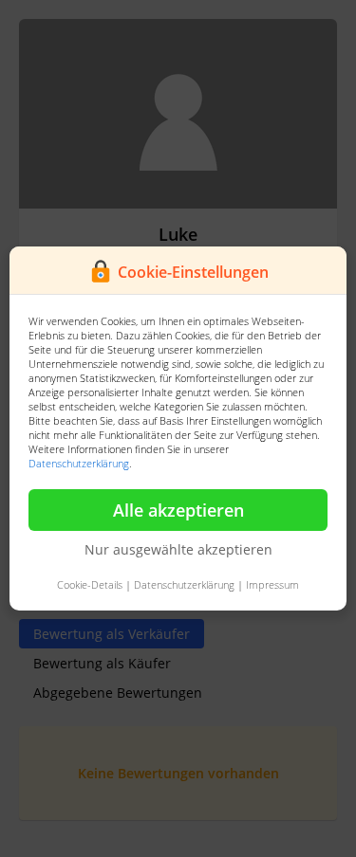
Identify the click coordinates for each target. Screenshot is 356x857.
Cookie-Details (89, 584)
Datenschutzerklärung (78, 463)
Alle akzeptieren (178, 510)
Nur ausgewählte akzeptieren (178, 549)
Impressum (272, 584)
